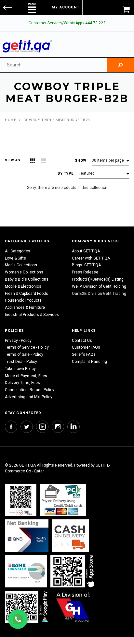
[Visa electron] (26, 571)
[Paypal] (20, 499)
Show (81, 160)
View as (12, 160)
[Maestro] (73, 571)
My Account (65, 7)
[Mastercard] (26, 535)
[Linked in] (73, 427)
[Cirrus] (73, 606)
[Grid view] (32, 160)
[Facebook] (11, 427)
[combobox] (53, 65)
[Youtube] (42, 427)
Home (10, 120)
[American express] (70, 535)
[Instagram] (58, 427)
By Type (66, 173)
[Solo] (27, 606)
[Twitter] (27, 427)
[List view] (43, 160)
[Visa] (63, 499)
